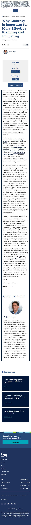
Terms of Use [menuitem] (13, 495)
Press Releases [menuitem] (4, 488)
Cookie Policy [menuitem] (23, 495)
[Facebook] (8, 286)
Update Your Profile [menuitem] (25, 485)
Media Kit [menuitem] (3, 485)
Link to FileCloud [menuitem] (24, 488)
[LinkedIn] (12, 287)
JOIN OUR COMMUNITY (15, 85)
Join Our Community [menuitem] (25, 482)
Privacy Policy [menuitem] (4, 495)
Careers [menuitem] (3, 465)
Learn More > (8, 387)
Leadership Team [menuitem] (5, 471)
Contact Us (15, 442)
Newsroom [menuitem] (3, 474)
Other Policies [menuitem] (4, 499)
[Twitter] (10, 287)
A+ (18, 72)
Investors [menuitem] (3, 468)
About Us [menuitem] (3, 463)
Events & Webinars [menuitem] (5, 482)
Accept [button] (15, 10)
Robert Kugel (10, 317)
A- (12, 72)
